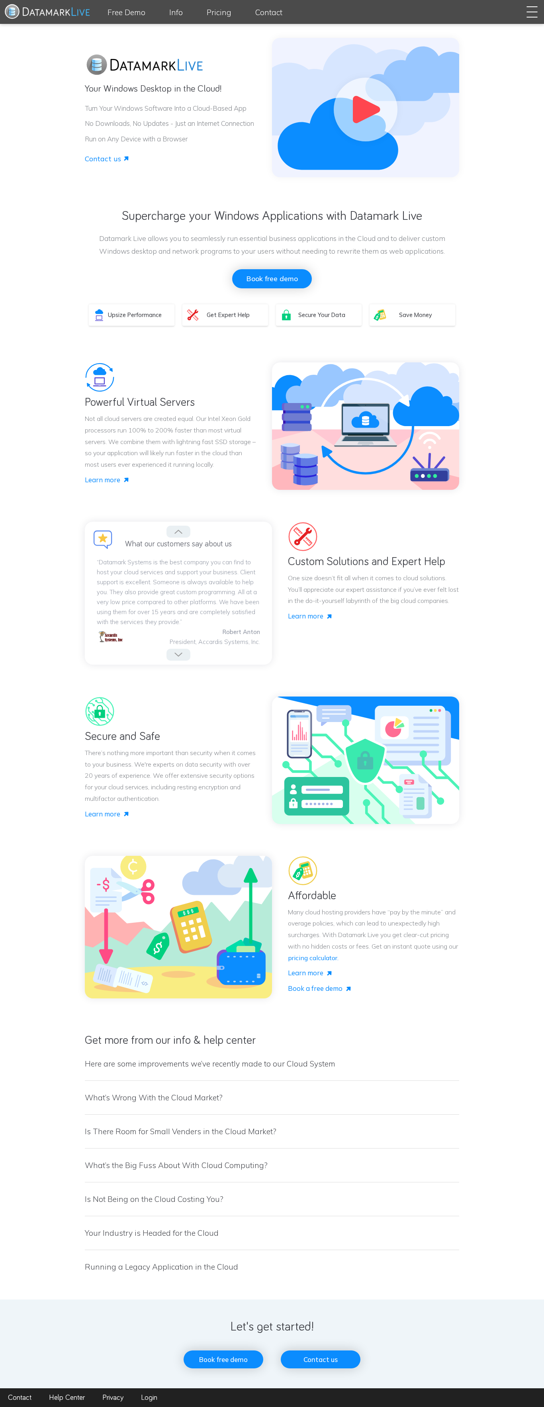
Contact (268, 12)
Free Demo (126, 12)
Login (149, 1397)
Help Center (67, 1397)
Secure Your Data (321, 315)
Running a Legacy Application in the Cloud (161, 1267)
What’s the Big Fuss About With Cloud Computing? (176, 1165)
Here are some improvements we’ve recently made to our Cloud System (210, 1063)
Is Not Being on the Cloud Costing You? (154, 1199)
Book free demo (272, 278)
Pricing (219, 12)
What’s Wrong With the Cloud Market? (154, 1097)
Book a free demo (315, 988)
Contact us (103, 158)
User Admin (500, 34)
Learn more (102, 480)
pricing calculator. (313, 958)
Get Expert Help (228, 315)
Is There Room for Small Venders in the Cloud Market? (180, 1131)
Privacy (112, 1397)
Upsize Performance (135, 315)
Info (176, 12)
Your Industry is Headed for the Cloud (152, 1233)
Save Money (415, 315)
